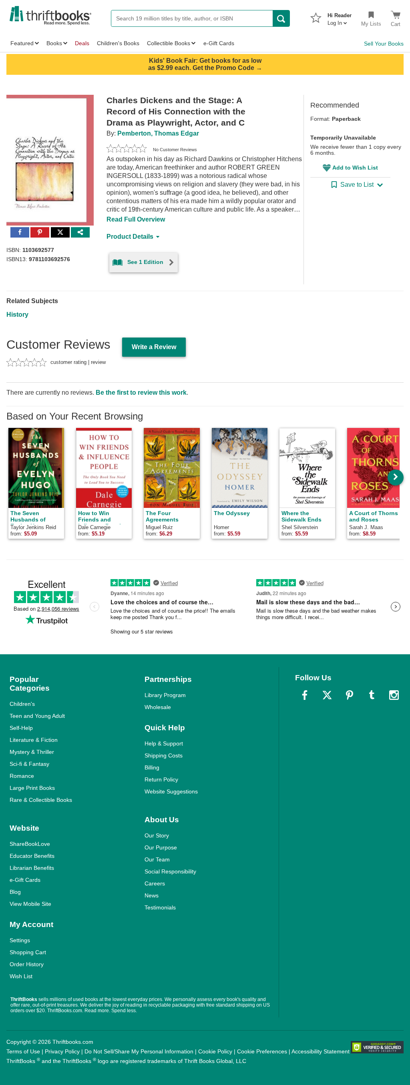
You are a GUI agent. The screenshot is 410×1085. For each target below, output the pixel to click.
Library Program (165, 695)
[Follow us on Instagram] (394, 695)
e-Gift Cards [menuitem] (218, 43)
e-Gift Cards (25, 880)
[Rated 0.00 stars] (127, 149)
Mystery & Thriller (32, 752)
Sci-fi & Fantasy (29, 764)
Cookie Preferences (262, 1051)
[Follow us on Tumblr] (371, 695)
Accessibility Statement (320, 1051)
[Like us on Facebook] (304, 695)
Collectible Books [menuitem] (168, 43)
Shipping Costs (164, 755)
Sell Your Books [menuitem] (384, 43)
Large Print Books (32, 788)
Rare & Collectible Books (41, 800)
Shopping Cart (28, 952)
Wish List (21, 976)
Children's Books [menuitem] (118, 43)
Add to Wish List (355, 167)
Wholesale (158, 707)
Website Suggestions (171, 791)
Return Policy (161, 779)
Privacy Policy (62, 1051)
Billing (152, 767)
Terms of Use (23, 1051)
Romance (22, 776)
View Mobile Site (30, 904)
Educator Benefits (32, 856)
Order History (27, 964)
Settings (20, 940)
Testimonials (160, 907)
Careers (155, 883)
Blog (15, 892)
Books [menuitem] (54, 43)
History (17, 314)
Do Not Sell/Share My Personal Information (138, 1051)
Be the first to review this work (141, 392)
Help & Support (164, 743)
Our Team (157, 859)
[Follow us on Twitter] (327, 695)
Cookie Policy (215, 1051)
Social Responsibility (170, 871)
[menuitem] (340, 17)
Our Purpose (161, 847)
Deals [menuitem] (82, 43)
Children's (22, 704)
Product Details (130, 236)
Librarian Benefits (32, 868)
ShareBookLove (30, 844)
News (152, 895)
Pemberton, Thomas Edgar (158, 133)
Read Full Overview (136, 219)
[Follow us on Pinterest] (349, 695)
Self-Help (21, 728)
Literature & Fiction (34, 740)
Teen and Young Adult (37, 716)
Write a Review (154, 347)
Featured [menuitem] (22, 43)
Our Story (157, 835)
